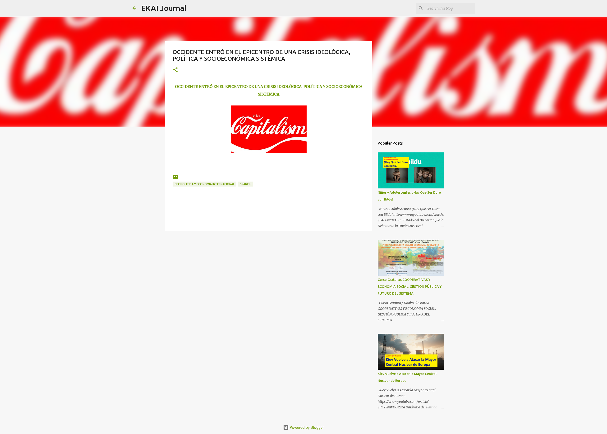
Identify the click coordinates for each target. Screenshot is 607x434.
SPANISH (245, 184)
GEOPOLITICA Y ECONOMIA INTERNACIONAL (205, 184)
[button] (175, 70)
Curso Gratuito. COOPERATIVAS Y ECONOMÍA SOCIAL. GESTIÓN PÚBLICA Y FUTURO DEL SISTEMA (409, 286)
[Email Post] (175, 178)
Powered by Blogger (306, 427)
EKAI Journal (163, 8)
